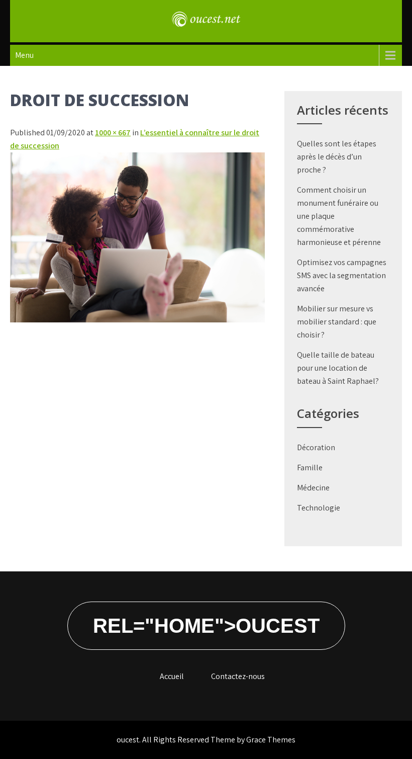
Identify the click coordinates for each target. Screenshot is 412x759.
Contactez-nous (238, 676)
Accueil (172, 676)
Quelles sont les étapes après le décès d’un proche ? (336, 156)
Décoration (316, 447)
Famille (310, 467)
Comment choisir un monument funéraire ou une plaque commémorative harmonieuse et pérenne (339, 216)
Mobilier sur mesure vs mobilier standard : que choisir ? (336, 321)
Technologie (318, 507)
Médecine (313, 487)
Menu (24, 55)
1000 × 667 (113, 132)
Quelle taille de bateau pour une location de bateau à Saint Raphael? (338, 368)
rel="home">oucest (206, 626)
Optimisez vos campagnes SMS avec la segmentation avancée (341, 275)
